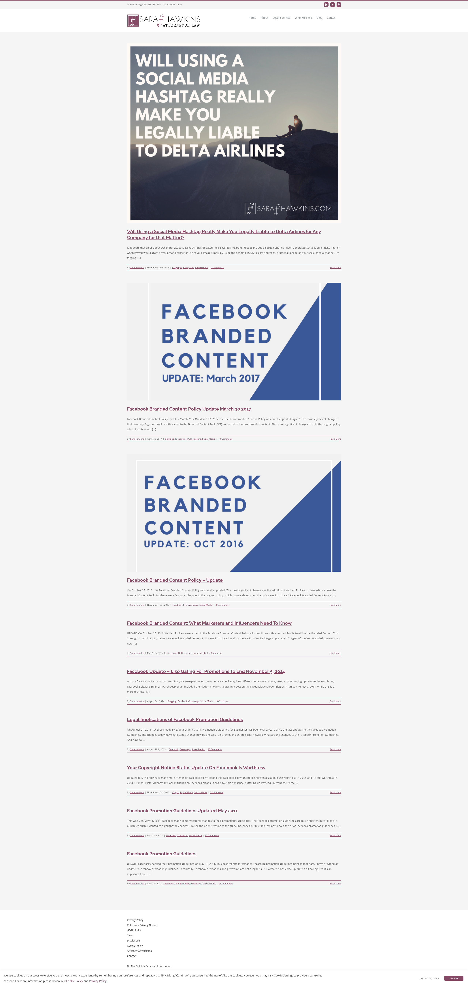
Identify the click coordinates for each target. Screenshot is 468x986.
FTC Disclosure (193, 438)
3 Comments (222, 604)
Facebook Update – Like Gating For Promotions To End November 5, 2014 (206, 671)
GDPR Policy (134, 930)
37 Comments (212, 835)
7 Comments (215, 653)
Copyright (177, 267)
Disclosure (133, 940)
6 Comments (217, 267)
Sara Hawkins (137, 267)
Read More (335, 267)
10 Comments (225, 438)
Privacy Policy (135, 920)
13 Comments (226, 883)
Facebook (180, 438)
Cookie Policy (135, 945)
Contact (131, 956)
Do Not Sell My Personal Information (149, 966)
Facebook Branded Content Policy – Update (175, 580)
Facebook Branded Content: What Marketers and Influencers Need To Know (209, 623)
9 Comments (222, 701)
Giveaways (193, 701)
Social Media (201, 267)
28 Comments (215, 749)
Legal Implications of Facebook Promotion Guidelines (185, 719)
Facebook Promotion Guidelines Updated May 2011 (182, 810)
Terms (131, 935)
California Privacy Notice (142, 925)
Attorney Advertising (139, 950)
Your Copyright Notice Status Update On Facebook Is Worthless (196, 767)
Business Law (172, 883)
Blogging (169, 438)
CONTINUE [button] (454, 978)
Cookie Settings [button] (429, 978)
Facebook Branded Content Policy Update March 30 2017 (189, 409)
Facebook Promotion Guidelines (161, 853)
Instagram (188, 267)
